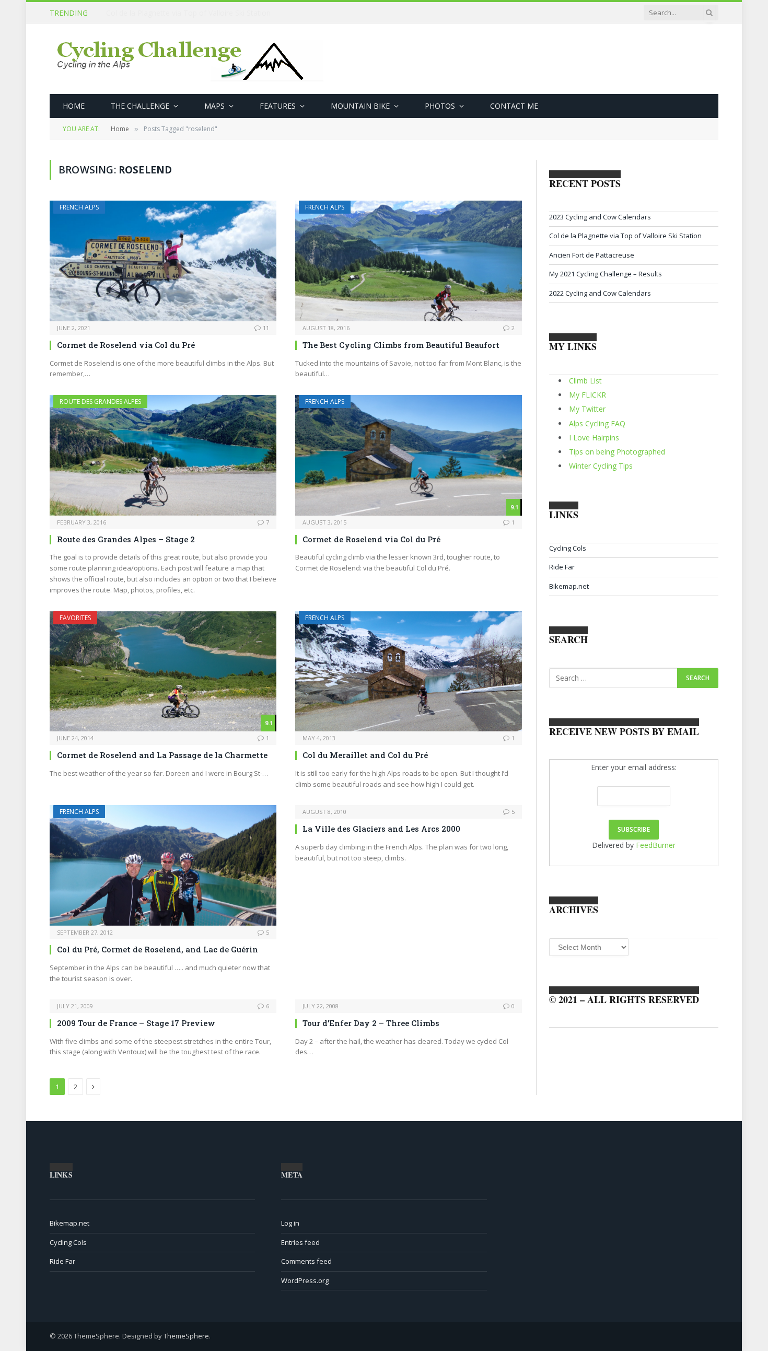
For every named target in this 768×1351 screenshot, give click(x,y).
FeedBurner (656, 845)
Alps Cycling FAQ (597, 423)
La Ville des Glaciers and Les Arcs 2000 (381, 828)
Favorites (75, 617)
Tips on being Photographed (617, 452)
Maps (214, 106)
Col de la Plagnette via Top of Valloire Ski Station (188, 13)
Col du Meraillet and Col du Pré (365, 755)
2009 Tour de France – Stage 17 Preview (136, 1023)
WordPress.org (305, 1280)
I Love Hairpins (594, 437)
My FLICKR (587, 395)
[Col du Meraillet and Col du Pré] (408, 671)
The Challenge (140, 106)
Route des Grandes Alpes (100, 401)
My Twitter (587, 409)
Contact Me (514, 106)
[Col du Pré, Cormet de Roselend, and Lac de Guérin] (163, 865)
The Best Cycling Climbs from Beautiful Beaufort (400, 345)
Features (278, 106)
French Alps (79, 207)
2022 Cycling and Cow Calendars (600, 293)
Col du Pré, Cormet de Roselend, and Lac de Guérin (157, 949)
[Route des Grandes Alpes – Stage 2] (163, 455)
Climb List (585, 381)
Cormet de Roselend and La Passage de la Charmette (162, 755)
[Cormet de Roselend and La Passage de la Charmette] (163, 671)
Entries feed (300, 1242)
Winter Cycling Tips (601, 466)
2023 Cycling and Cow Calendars (600, 217)
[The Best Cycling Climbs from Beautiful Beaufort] (408, 261)
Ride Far (562, 567)
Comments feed (306, 1261)
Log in (290, 1223)
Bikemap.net (569, 586)
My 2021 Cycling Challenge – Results (605, 273)
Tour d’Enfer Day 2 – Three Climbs (370, 1023)
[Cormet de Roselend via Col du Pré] (163, 261)
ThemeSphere (186, 1336)
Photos (440, 106)
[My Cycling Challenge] (191, 59)
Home (74, 106)
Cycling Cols (567, 548)
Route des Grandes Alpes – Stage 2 (126, 539)
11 (266, 328)
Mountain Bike (360, 106)
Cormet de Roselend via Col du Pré (126, 345)
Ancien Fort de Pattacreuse (591, 255)
